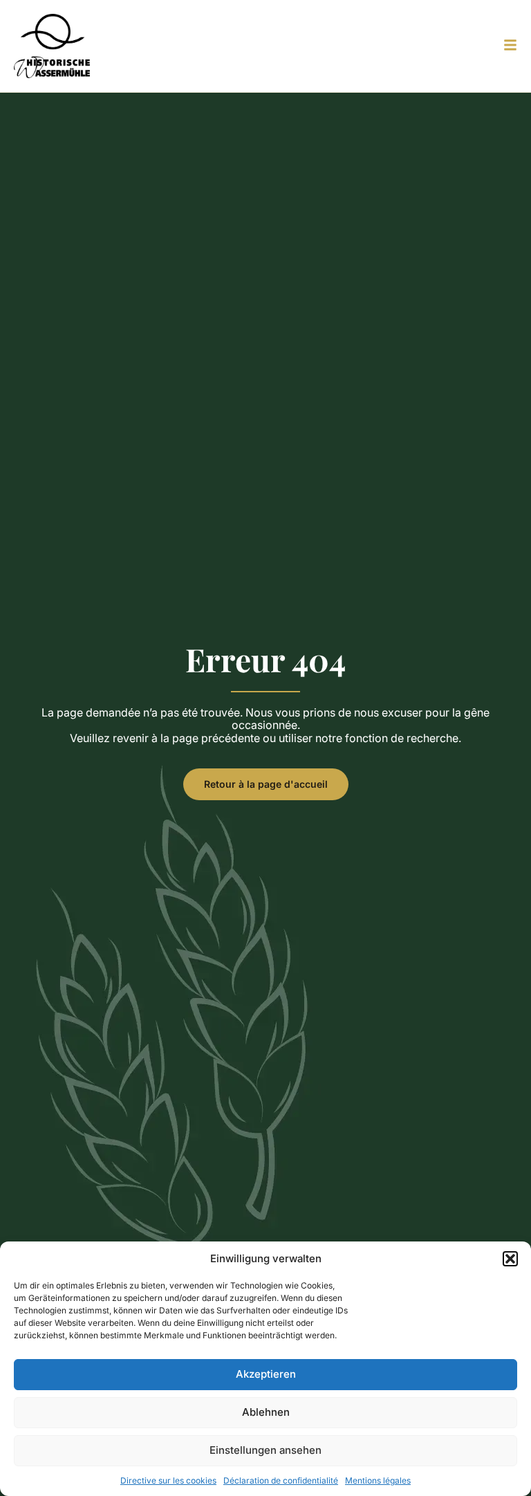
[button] (510, 1259)
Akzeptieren (266, 1373)
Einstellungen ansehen (265, 1450)
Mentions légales (378, 1480)
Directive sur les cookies (168, 1480)
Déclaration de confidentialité (280, 1480)
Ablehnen (266, 1412)
